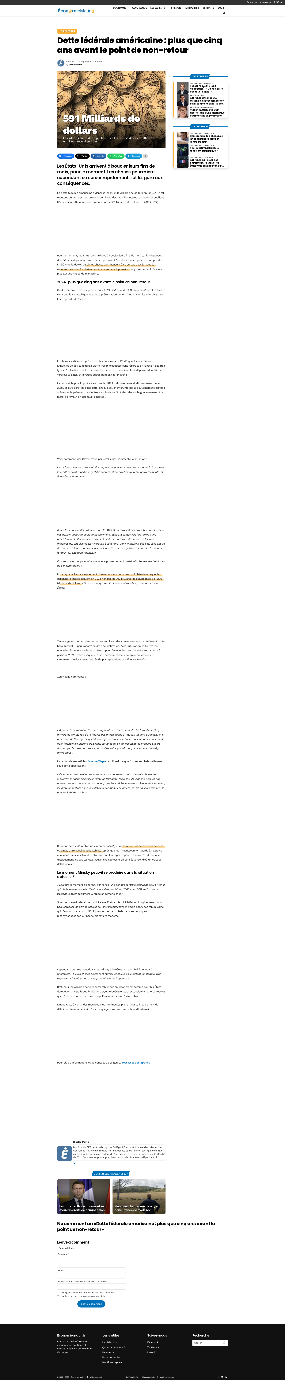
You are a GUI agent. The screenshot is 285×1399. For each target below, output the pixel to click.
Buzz (221, 7)
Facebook (152, 1342)
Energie (176, 7)
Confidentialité (132, 1377)
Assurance (139, 7)
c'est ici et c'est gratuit (135, 1062)
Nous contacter (111, 1357)
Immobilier (192, 7)
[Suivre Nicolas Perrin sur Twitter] (74, 1164)
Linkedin (152, 1352)
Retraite (208, 7)
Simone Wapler (97, 761)
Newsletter (108, 1352)
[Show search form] (224, 13)
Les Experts (157, 7)
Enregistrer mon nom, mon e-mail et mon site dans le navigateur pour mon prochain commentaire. (88, 1294)
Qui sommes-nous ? (113, 1347)
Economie (119, 7)
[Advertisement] (111, 229)
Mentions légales (112, 1362)
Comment (63, 1254)
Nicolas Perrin (81, 1141)
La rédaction (109, 1342)
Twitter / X (153, 1347)
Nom (61, 1270)
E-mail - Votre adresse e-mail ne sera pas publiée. (82, 1281)
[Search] (224, 1342)
